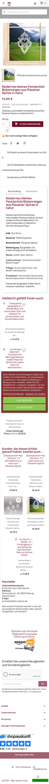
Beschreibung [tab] (14, 191)
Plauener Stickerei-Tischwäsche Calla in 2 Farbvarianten (14, 424)
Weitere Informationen (13, 394)
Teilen (11, 143)
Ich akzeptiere (24, 407)
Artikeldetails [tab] (31, 191)
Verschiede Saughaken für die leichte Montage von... (15, 332)
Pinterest (24, 143)
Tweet (17, 143)
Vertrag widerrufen (24, 754)
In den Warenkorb (28, 124)
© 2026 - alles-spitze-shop (14, 780)
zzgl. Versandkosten (20, 104)
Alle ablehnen (24, 400)
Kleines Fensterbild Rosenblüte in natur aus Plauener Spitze (35, 521)
